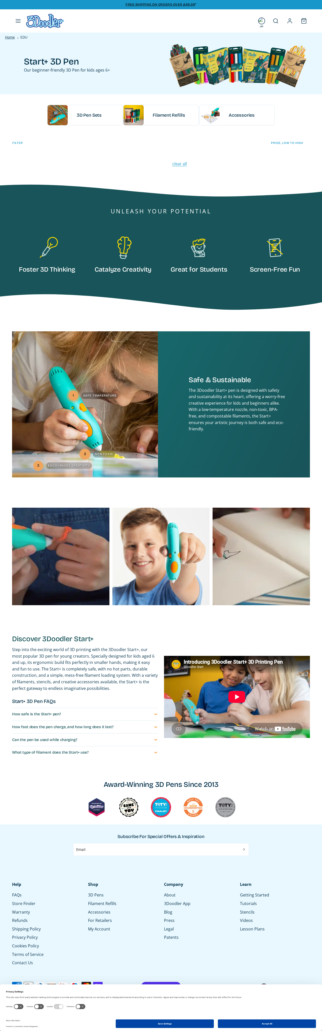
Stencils (247, 912)
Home (10, 37)
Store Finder (23, 903)
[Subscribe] (244, 849)
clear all (179, 164)
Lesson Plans (252, 929)
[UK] (262, 21)
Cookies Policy (25, 946)
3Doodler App (177, 903)
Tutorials (248, 903)
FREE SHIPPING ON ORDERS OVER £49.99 (160, 5)
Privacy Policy (25, 937)
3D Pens (96, 895)
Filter (17, 143)
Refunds (20, 920)
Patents (171, 937)
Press (169, 920)
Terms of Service (28, 954)
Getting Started (254, 895)
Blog (168, 912)
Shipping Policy (26, 929)
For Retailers (100, 920)
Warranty (21, 912)
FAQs (17, 895)
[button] (18, 21)
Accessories (99, 912)
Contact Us (22, 962)
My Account (99, 929)
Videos (246, 920)
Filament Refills (102, 903)
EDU (23, 37)
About (170, 895)
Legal (169, 929)
